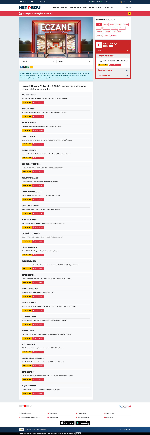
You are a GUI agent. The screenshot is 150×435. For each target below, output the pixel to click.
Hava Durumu (53, 413)
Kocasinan (106, 28)
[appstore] (67, 423)
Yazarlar (43, 1)
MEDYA (84, 7)
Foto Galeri (25, 1)
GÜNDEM (56, 7)
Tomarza (99, 35)
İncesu (99, 28)
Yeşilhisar (113, 35)
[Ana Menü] (130, 7)
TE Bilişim (128, 429)
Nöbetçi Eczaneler (26, 413)
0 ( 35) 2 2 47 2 (39, 213)
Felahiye (119, 24)
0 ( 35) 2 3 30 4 (39, 199)
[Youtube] (129, 406)
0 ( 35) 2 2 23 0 (39, 241)
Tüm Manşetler (53, 417)
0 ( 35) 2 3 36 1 (39, 171)
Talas (119, 31)
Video (34, 1)
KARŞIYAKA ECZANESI (106, 56)
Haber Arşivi (109, 417)
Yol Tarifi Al (27, 102)
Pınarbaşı (99, 31)
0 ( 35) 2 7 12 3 (39, 102)
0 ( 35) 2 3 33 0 (39, 352)
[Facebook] (120, 406)
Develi (112, 24)
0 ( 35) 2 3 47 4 (39, 255)
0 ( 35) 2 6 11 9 (39, 379)
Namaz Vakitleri (82, 413)
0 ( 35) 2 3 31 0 (39, 116)
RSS (22, 429)
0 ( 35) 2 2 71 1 (39, 282)
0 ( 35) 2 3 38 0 (39, 158)
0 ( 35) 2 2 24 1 (39, 296)
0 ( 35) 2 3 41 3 (39, 227)
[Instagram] (126, 406)
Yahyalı (106, 35)
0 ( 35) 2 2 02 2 (39, 269)
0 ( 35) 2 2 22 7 (39, 324)
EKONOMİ (72, 7)
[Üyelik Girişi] (129, 2)
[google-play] (83, 423)
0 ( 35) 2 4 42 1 (39, 130)
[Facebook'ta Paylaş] (21, 67)
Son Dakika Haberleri (83, 417)
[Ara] (127, 7)
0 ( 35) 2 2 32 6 (39, 310)
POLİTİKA (64, 7)
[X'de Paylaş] (24, 67)
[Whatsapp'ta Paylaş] (27, 67)
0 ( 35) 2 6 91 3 (39, 144)
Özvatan (122, 28)
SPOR (79, 7)
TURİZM (98, 7)
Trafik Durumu (110, 413)
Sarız (114, 31)
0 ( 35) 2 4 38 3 (39, 338)
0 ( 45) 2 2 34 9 (115, 65)
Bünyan (106, 24)
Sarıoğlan (107, 31)
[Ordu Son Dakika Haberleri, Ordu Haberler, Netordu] (30, 7)
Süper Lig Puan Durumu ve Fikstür (30, 417)
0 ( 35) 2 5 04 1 (39, 185)
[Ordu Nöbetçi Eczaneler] (129, 45)
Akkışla (99, 24)
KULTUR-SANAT (108, 7)
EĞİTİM (91, 7)
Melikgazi (114, 28)
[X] (123, 406)
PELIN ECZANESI (104, 75)
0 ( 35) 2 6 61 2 (39, 365)
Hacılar (126, 24)
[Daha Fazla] (31, 67)
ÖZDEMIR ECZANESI (105, 70)
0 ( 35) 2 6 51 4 (39, 393)
